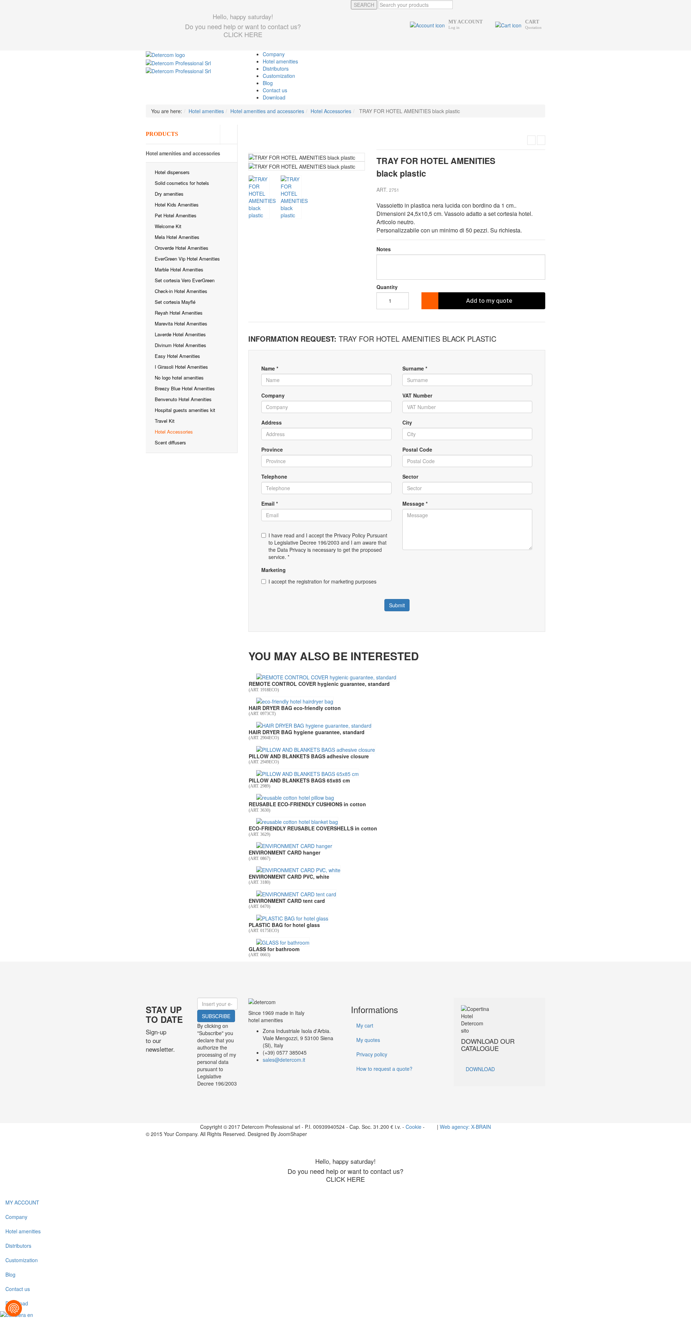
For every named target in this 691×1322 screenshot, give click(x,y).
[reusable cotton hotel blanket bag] (297, 821)
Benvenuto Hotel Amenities (183, 399)
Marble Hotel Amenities (179, 269)
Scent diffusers (170, 442)
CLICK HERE (242, 34)
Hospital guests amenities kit (185, 410)
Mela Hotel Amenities (177, 237)
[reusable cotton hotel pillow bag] (295, 797)
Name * (269, 368)
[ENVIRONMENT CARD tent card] (296, 894)
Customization (279, 75)
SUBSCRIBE (216, 1016)
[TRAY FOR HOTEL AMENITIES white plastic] (531, 140)
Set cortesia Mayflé (175, 301)
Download (274, 97)
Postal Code (417, 449)
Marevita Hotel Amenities (181, 323)
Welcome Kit (168, 226)
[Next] (360, 163)
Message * (415, 503)
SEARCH (364, 4)
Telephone (274, 476)
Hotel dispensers (172, 172)
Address (271, 422)
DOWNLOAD (480, 1069)
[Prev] (253, 163)
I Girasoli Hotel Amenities (181, 366)
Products (162, 134)
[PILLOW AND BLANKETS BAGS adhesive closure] (315, 749)
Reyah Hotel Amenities (179, 312)
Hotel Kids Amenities (177, 204)
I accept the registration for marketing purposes (322, 581)
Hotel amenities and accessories (183, 153)
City (407, 422)
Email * (269, 503)
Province (272, 449)
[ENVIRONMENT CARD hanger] (294, 845)
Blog (268, 82)
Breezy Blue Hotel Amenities (185, 388)
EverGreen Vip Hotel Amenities (187, 258)
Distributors (276, 68)
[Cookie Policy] (13, 1308)
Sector (410, 476)
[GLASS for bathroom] (283, 941)
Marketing (273, 569)
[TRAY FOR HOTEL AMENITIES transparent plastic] (541, 140)
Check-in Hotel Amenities (181, 291)
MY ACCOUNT (22, 1202)
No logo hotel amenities (179, 377)
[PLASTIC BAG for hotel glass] (292, 917)
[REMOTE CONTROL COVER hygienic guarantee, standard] (326, 677)
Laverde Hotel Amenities (180, 334)
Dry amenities (169, 193)
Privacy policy (371, 1054)
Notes (383, 249)
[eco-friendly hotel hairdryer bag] (295, 701)
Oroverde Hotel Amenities (181, 247)
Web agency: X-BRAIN (465, 1126)
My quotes (368, 1039)
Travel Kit (165, 420)
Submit (397, 605)
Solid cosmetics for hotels (182, 182)
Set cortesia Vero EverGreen (184, 280)
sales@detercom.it (284, 1059)
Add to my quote (489, 300)
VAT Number (417, 395)
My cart (364, 1025)
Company (274, 54)
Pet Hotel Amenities (176, 215)
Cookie (413, 1126)
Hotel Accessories (174, 431)
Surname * (414, 368)
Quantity (387, 286)
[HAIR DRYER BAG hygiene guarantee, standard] (314, 725)
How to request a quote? (384, 1068)
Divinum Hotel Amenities (180, 345)
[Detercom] (165, 54)
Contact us (275, 90)
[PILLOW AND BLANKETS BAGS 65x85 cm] (307, 773)
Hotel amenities (280, 61)
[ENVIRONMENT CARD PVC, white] (298, 869)
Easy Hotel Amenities (177, 355)
